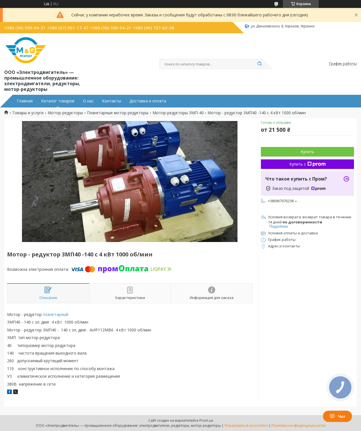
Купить (307, 151)
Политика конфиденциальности (298, 425)
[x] (15, 392)
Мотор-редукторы (65, 112)
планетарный (55, 314)
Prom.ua (206, 420)
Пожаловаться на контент (246, 425)
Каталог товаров (57, 101)
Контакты (111, 101)
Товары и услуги (27, 112)
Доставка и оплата (147, 101)
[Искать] (259, 64)
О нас (88, 101)
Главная (25, 101)
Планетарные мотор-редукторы (117, 112)
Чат (341, 416)
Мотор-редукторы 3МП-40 (178, 112)
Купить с (297, 164)
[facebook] (9, 392)
